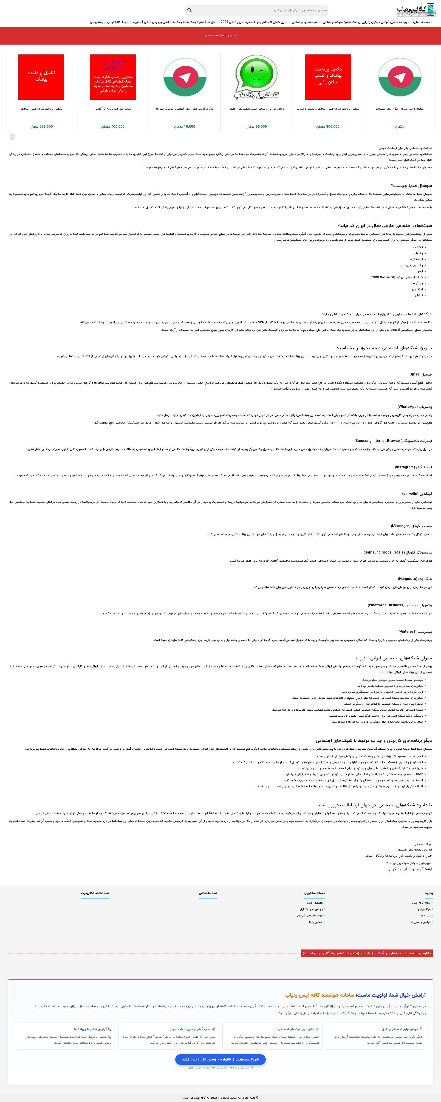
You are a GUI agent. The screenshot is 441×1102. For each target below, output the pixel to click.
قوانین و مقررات (421, 922)
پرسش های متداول (311, 909)
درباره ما (426, 916)
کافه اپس (231, 35)
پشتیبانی (96, 22)
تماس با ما (315, 922)
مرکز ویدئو (424, 909)
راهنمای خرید (315, 903)
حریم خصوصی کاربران (310, 916)
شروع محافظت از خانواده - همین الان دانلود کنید (220, 1059)
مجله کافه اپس (117, 22)
